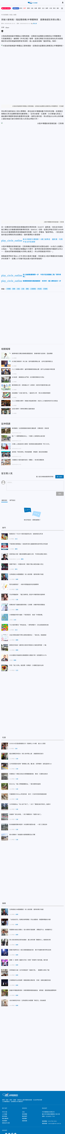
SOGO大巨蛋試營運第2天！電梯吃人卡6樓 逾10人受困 (4, 746)
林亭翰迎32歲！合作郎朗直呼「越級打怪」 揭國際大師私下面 (4, 972)
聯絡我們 (24, 1116)
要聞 (28, 8)
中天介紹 (4, 1112)
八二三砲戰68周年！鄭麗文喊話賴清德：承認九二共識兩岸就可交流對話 (6, 403)
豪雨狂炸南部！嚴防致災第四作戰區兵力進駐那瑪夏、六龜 (4, 647)
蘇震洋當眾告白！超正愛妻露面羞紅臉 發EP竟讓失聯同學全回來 (4, 952)
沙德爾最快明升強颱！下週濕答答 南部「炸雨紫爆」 (4, 617)
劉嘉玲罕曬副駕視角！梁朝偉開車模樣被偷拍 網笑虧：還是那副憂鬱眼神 (4, 992)
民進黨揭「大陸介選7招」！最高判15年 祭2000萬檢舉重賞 (6, 395)
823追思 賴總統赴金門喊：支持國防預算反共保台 (6, 379)
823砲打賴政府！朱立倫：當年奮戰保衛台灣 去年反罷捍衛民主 (6, 364)
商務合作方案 (6, 1123)
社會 (32, 8)
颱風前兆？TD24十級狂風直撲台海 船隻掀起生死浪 (4, 536)
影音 (54, 8)
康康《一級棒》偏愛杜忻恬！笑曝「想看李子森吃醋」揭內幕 (4, 962)
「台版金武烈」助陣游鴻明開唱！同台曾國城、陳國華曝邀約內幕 (4, 922)
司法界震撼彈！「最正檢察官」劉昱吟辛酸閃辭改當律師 (4, 597)
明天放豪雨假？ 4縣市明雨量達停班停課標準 (4, 587)
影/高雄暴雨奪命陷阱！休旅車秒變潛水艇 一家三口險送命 (4, 827)
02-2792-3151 (52, 1121)
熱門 (24, 8)
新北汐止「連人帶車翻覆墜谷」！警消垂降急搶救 (4, 786)
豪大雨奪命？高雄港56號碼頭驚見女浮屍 (4, 837)
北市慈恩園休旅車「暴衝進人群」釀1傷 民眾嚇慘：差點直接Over (4, 766)
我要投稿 (24, 1120)
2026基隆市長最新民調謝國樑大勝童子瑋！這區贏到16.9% (4, 657)
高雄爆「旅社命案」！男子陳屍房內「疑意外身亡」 (4, 816)
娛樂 (36, 8)
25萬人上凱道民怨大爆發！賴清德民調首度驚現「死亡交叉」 (6, 446)
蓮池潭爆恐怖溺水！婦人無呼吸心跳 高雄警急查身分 (4, 756)
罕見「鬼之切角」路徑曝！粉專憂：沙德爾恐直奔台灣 (4, 667)
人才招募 (4, 1114)
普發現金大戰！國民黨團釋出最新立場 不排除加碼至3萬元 (4, 556)
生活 (43, 8)
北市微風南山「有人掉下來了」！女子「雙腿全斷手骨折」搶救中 (4, 806)
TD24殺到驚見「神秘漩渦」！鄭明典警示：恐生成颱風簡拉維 (4, 627)
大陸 (50, 8)
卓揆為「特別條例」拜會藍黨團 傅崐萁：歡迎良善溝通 (6, 454)
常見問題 (24, 1114)
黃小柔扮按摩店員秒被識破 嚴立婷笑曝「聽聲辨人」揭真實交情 (4, 942)
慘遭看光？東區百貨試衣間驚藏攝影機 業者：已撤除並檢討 (4, 776)
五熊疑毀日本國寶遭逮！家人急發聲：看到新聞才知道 (4, 576)
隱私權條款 (5, 1118)
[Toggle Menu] (62, 8)
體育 (39, 8)
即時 (21, 8)
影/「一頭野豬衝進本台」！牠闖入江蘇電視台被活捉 (6, 438)
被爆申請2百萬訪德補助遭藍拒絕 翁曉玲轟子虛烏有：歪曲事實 (6, 356)
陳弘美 (35, 23)
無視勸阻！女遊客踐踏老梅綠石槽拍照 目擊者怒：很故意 (6, 430)
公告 (23, 1112)
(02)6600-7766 (50, 1116)
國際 (47, 8)
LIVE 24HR (6, 8)
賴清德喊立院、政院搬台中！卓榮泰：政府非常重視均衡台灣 (6, 387)
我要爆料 (24, 1118)
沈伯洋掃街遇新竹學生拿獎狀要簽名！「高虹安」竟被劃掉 (4, 637)
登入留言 (59, 476)
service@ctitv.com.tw (54, 1123)
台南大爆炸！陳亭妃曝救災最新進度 (6, 411)
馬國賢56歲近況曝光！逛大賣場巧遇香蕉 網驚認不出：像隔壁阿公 (4, 932)
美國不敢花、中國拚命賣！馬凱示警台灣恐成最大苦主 (4, 566)
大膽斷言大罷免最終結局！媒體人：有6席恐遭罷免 (6, 462)
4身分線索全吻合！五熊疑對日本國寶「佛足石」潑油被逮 (4, 1003)
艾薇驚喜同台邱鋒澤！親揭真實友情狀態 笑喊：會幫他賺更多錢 (4, 982)
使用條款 (4, 1116)
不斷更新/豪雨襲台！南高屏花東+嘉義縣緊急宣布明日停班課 (4, 546)
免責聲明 (4, 1120)
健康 (58, 8)
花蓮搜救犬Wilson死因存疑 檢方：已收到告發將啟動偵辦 (4, 796)
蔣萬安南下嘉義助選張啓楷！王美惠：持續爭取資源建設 (4, 607)
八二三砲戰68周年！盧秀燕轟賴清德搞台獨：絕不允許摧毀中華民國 (6, 371)
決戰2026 (16, 8)
